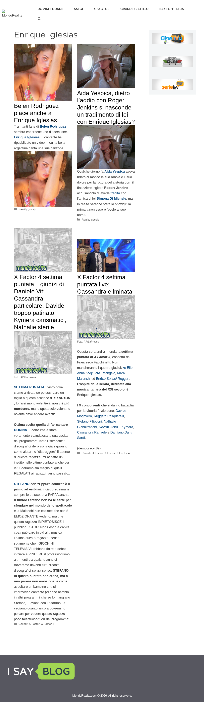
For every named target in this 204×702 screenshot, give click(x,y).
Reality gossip (27, 209)
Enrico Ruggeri (112, 379)
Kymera (127, 427)
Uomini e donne (50, 9)
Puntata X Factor (92, 453)
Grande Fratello (134, 9)
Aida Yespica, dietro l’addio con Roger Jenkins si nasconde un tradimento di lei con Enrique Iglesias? (106, 107)
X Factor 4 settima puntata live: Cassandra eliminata (104, 284)
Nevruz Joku (108, 427)
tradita (116, 193)
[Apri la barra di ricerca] (39, 19)
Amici (78, 9)
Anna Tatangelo (96, 373)
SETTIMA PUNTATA (29, 387)
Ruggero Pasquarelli (109, 416)
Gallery (23, 623)
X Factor (102, 9)
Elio (127, 368)
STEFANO (21, 484)
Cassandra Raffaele (92, 432)
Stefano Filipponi (89, 421)
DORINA (20, 430)
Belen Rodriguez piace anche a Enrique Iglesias (36, 113)
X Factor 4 (47, 623)
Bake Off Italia (171, 9)
